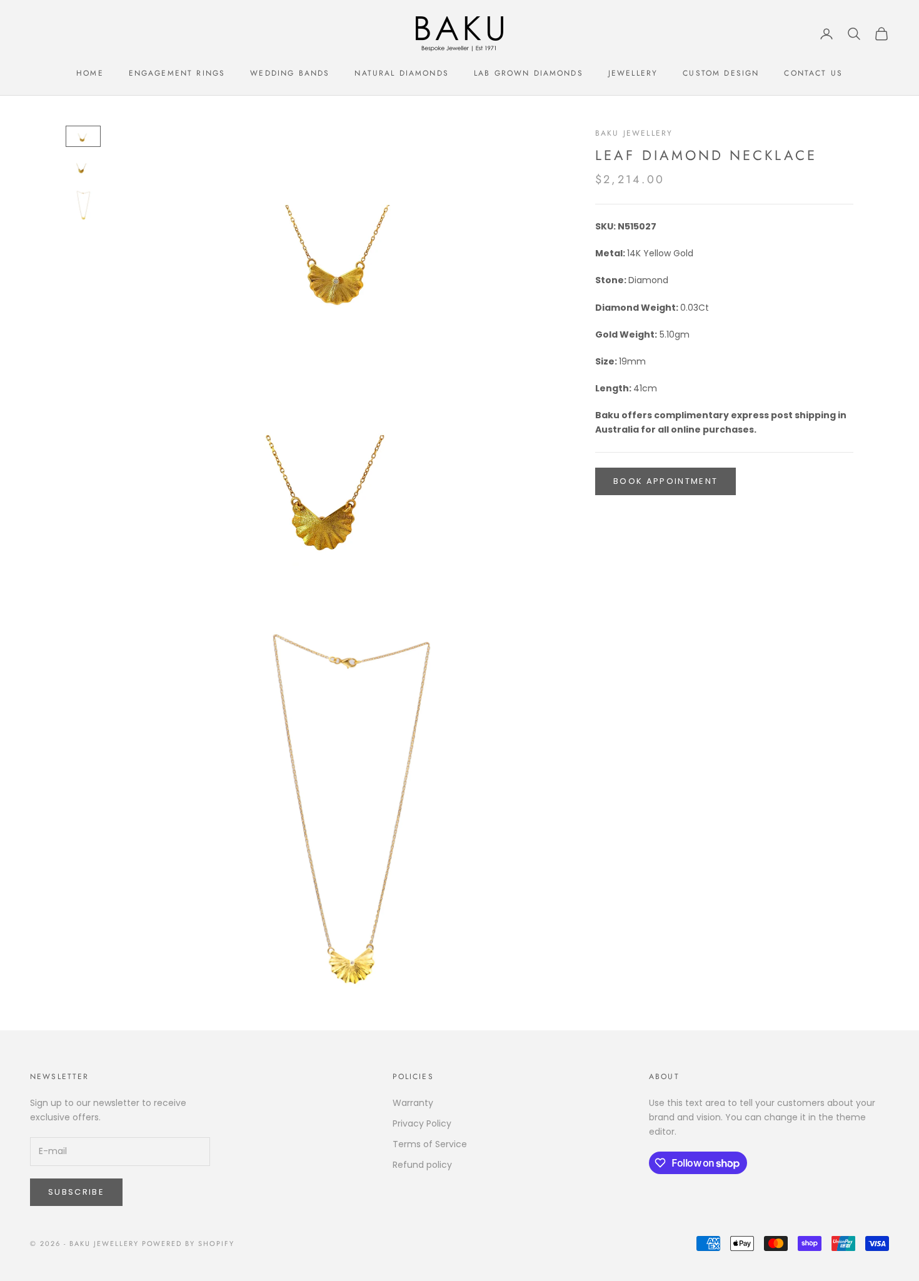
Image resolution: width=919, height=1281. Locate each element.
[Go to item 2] (83, 167)
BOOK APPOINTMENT (665, 481)
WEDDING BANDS (289, 73)
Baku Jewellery (634, 133)
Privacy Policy (422, 1123)
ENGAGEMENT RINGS (177, 73)
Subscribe (76, 1192)
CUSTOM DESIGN (721, 73)
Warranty (413, 1103)
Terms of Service (430, 1144)
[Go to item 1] (83, 136)
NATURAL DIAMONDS (401, 73)
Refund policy (422, 1164)
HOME (90, 73)
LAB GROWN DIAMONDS (528, 73)
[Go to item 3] (83, 205)
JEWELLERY (633, 73)
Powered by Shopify (188, 1243)
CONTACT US (813, 73)
